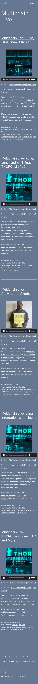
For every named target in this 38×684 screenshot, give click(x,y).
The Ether (9, 139)
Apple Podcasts (17, 89)
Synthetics (28, 392)
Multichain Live (27, 136)
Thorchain (4, 270)
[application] (19, 79)
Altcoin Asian (10, 231)
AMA (8, 134)
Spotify (28, 89)
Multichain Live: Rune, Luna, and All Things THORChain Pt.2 (17, 162)
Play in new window (17, 85)
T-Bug (32, 103)
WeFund (30, 247)
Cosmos (22, 129)
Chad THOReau (16, 103)
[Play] (4, 79)
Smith (26, 103)
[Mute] (29, 79)
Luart (19, 117)
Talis (24, 117)
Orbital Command (8, 117)
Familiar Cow (12, 136)
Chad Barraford (16, 265)
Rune (34, 136)
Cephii (4, 106)
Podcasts (29, 129)
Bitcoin (20, 134)
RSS (34, 89)
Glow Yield (9, 250)
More (4, 92)
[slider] (33, 79)
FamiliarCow (6, 601)
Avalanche (15, 129)
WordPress (21, 676)
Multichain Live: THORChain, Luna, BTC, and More (19, 536)
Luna (19, 136)
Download (31, 85)
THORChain (9, 482)
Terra (3, 139)
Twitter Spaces (18, 139)
